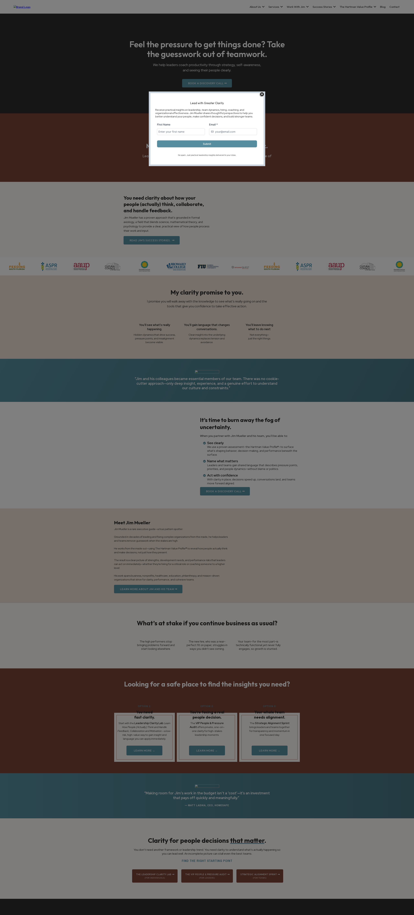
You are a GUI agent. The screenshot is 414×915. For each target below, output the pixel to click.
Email (213, 124)
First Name (163, 124)
